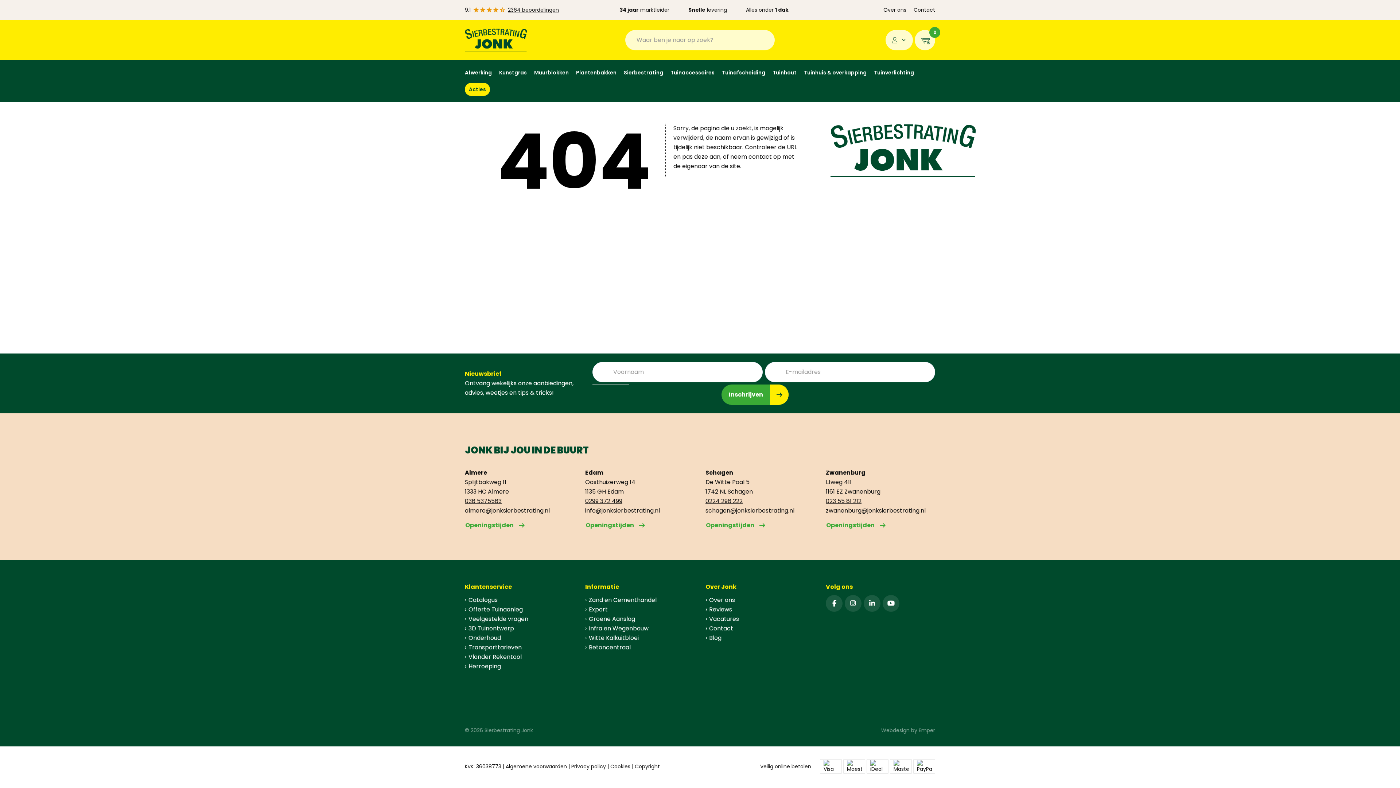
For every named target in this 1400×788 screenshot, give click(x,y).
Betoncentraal (610, 647)
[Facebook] (834, 603)
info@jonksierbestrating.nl (622, 510)
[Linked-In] (872, 603)
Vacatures (724, 619)
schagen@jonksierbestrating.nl (749, 510)
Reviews (720, 609)
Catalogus (483, 600)
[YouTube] (891, 603)
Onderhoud (484, 638)
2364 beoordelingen (533, 9)
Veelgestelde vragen (498, 619)
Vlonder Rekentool (495, 657)
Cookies (620, 766)
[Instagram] (853, 603)
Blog (715, 638)
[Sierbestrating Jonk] (496, 39)
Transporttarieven (495, 647)
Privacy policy (588, 766)
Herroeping (484, 666)
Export (598, 609)
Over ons (894, 9)
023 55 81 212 (844, 501)
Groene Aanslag (612, 619)
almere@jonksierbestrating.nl (507, 510)
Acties (477, 89)
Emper (927, 730)
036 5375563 (483, 501)
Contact (924, 9)
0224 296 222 (724, 501)
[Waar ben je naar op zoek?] (764, 40)
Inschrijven (746, 394)
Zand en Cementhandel (623, 600)
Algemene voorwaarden (536, 766)
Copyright (647, 766)
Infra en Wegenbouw (619, 628)
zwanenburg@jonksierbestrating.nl (876, 510)
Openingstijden (489, 525)
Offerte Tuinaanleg (495, 609)
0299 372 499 (603, 501)
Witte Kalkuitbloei (614, 638)
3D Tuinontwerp (491, 628)
